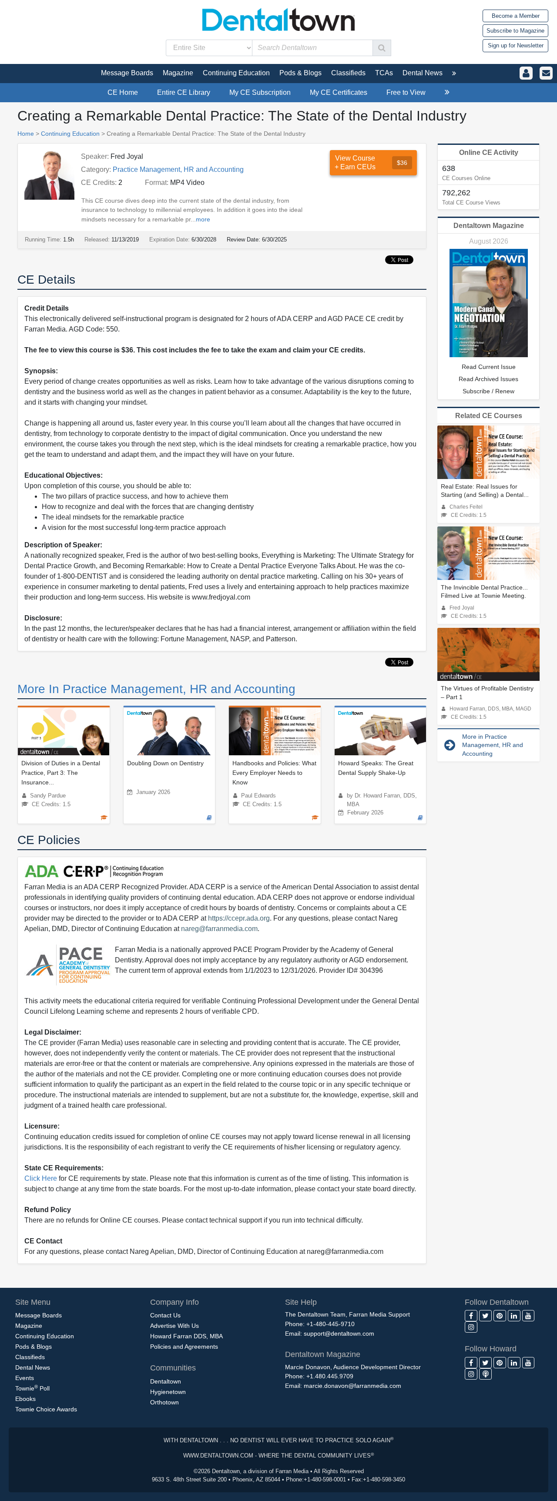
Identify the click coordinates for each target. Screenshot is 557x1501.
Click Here (40, 1178)
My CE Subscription (260, 92)
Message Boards (38, 1315)
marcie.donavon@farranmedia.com (352, 1385)
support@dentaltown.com (339, 1333)
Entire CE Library (183, 92)
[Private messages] (546, 73)
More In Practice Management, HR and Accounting (156, 689)
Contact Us (165, 1315)
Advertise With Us (174, 1325)
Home (25, 133)
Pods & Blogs (33, 1346)
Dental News (32, 1367)
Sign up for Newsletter (516, 45)
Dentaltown (165, 1381)
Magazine (28, 1325)
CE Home (122, 92)
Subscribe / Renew (488, 391)
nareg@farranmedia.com (219, 928)
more (203, 219)
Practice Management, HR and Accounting (178, 169)
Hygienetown (168, 1391)
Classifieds (30, 1357)
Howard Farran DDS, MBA (186, 1336)
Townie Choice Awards (46, 1409)
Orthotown (164, 1402)
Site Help (301, 1302)
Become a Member (516, 16)
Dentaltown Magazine (488, 225)
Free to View (406, 92)
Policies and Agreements (184, 1346)
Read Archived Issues (488, 378)
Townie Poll (32, 1388)
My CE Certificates (338, 92)
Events (24, 1377)
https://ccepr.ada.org (239, 918)
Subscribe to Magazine (515, 30)
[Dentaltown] (278, 18)
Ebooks (25, 1398)
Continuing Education (70, 133)
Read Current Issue (489, 366)
